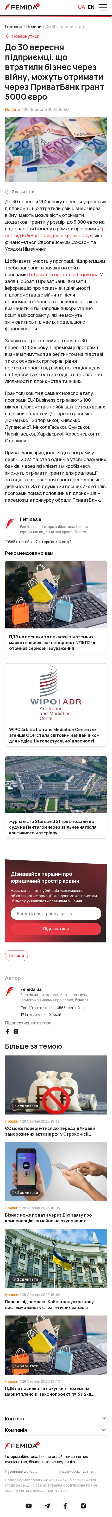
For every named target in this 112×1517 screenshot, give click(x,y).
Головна (13, 26)
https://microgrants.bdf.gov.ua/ (63, 274)
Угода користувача (75, 1471)
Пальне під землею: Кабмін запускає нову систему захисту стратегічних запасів (49, 1304)
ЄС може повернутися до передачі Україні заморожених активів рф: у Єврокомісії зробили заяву (50, 1131)
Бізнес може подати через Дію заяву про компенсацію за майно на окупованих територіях (48, 1218)
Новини (33, 26)
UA (81, 7)
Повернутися (25, 36)
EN (91, 7)
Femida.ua (31, 989)
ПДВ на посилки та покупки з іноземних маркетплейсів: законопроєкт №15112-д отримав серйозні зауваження (48, 1391)
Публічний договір (21, 1471)
